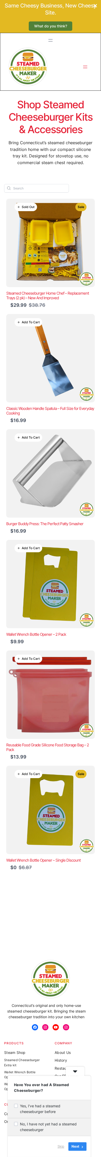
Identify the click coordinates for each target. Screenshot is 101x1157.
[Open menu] (50, 40)
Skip (60, 1146)
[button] (50, 26)
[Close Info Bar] (95, 6)
